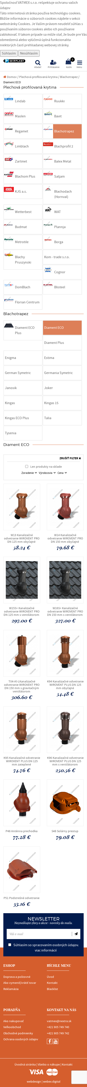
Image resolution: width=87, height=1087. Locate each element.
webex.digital (51, 1082)
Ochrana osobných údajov (20, 1039)
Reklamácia (11, 989)
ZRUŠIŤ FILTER (69, 458)
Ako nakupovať (13, 1021)
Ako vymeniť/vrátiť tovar (19, 983)
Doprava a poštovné (16, 977)
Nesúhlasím (29, 53)
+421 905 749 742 (58, 1033)
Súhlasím (9, 53)
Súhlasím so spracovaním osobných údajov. (46, 948)
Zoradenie (27, 473)
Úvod (50, 977)
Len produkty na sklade (46, 467)
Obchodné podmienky (18, 1033)
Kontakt (52, 983)
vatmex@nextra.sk (59, 1021)
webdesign (34, 1082)
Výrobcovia (46, 473)
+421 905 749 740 (58, 1027)
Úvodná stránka (25, 1065)
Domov (11, 77)
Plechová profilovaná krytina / (39, 77)
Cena (61, 473)
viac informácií (46, 950)
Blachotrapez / (69, 77)
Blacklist (52, 989)
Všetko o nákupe (49, 1065)
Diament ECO (12, 82)
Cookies (24, 24)
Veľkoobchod (12, 1027)
